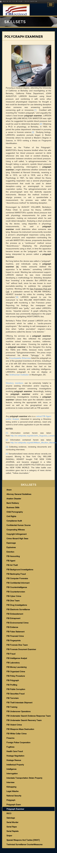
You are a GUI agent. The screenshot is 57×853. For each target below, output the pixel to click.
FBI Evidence (12, 627)
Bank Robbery (13, 503)
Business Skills (13, 507)
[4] (17, 297)
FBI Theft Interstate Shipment (19, 702)
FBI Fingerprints (14, 640)
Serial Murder (12, 822)
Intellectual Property (15, 764)
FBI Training (12, 707)
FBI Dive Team (13, 600)
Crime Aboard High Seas (17, 538)
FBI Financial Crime (15, 636)
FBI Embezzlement (15, 614)
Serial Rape (12, 827)
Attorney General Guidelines (19, 494)
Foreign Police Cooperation (18, 742)
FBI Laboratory (13, 663)
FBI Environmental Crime (17, 623)
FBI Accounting (13, 556)
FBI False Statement (15, 631)
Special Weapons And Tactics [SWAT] (23, 840)
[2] (41, 124)
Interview (10, 782)
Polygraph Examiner (15, 809)
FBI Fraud (11, 654)
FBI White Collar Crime (17, 733)
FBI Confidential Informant (18, 583)
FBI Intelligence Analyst (17, 658)
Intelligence (11, 769)
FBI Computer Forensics (17, 578)
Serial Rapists (13, 831)
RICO (9, 813)
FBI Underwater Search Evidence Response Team (29, 716)
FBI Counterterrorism (16, 592)
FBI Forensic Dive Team (17, 645)
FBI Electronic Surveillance (18, 609)
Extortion (10, 552)
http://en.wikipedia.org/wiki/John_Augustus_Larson (32, 436)
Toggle (50, 4)
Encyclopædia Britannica (20, 358)
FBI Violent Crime (14, 725)
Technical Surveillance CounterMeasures (24, 844)
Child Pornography (15, 512)
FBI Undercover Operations (19, 711)
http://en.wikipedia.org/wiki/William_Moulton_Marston (33, 442)
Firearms (10, 738)
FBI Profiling (12, 685)
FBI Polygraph (13, 680)
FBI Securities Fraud (15, 694)
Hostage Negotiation (15, 756)
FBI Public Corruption (16, 689)
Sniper (9, 835)
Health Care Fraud (15, 751)
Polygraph (11, 800)
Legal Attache (13, 791)
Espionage (11, 543)
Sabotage (11, 818)
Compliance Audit (14, 521)
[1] (35, 110)
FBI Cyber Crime (14, 596)
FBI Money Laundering (17, 667)
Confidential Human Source (19, 525)
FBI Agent (11, 561)
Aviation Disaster (14, 498)
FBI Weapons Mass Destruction (20, 729)
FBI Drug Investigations (17, 605)
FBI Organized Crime (16, 671)
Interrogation (12, 773)
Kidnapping (11, 787)
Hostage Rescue (14, 760)
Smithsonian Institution (19, 375)
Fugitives (10, 747)
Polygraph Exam (14, 804)
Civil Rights (11, 516)
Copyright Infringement (17, 534)
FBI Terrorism (13, 698)
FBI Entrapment (13, 618)
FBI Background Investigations (20, 569)
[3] (33, 132)
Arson (9, 490)
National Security (14, 796)
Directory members (14, 383)
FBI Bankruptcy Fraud (16, 574)
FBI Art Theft (12, 565)
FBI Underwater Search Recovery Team (24, 720)
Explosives (11, 547)
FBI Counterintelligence (17, 587)
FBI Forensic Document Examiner (21, 649)
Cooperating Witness (16, 529)
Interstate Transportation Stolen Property (24, 778)
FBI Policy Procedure (16, 676)
